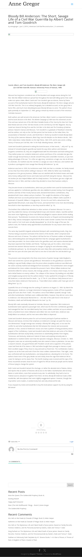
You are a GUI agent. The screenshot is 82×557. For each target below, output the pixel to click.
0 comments (59, 26)
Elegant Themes (36, 554)
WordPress (57, 554)
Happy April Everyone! (15, 502)
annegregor (14, 26)
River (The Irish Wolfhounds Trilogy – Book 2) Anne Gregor (28, 505)
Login (71, 442)
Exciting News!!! (13, 499)
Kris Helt (11, 518)
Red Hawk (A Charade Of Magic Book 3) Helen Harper (35, 518)
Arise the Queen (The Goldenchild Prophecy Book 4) (26, 495)
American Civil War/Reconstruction (41, 26)
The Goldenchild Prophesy (17, 508)
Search (70, 485)
